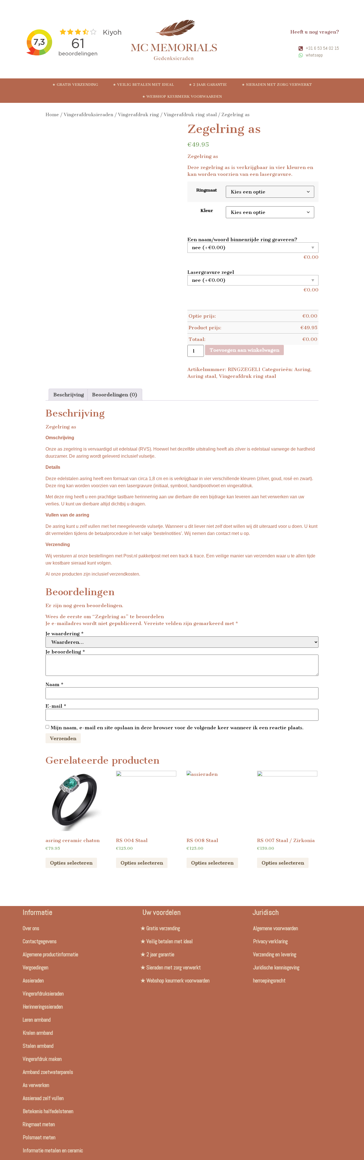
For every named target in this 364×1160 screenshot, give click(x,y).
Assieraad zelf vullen (43, 1098)
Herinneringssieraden (43, 1006)
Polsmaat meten (39, 1137)
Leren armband (37, 1019)
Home (52, 114)
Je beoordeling (65, 651)
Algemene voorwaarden (275, 928)
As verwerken (36, 1085)
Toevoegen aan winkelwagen (244, 350)
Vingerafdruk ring (138, 114)
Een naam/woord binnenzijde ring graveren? (242, 239)
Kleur (206, 211)
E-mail (56, 706)
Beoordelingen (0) (114, 394)
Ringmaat (206, 190)
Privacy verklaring (270, 941)
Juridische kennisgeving (276, 967)
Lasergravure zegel (210, 272)
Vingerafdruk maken (42, 1059)
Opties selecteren (71, 863)
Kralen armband (38, 1032)
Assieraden (33, 980)
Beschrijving (68, 394)
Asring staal (201, 376)
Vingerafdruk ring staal (190, 114)
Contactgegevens (40, 941)
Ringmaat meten (39, 1124)
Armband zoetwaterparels (48, 1072)
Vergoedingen (35, 967)
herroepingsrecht (269, 980)
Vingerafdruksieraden (88, 114)
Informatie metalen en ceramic (53, 1150)
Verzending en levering (274, 954)
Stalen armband (38, 1045)
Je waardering (65, 633)
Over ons (31, 928)
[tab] (69, 395)
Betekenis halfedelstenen (48, 1111)
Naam (54, 684)
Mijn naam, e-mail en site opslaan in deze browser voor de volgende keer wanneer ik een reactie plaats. (177, 727)
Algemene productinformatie (50, 954)
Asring (302, 369)
